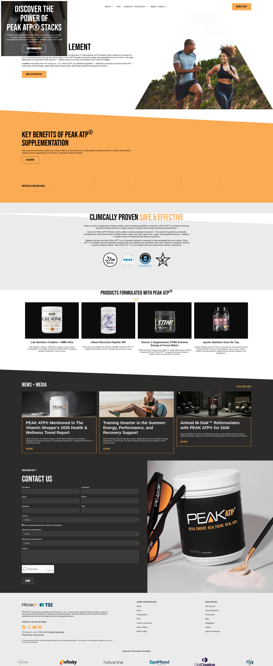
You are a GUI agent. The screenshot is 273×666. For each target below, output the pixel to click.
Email (24, 534)
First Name (26, 525)
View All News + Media (244, 424)
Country (25, 553)
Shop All (136, 331)
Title (83, 544)
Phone (83, 534)
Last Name (85, 525)
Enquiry (25, 586)
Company (25, 544)
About (108, 7)
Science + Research (134, 7)
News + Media (158, 7)
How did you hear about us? (32, 576)
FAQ (119, 7)
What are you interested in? (32, 567)
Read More (29, 486)
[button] (22, 366)
